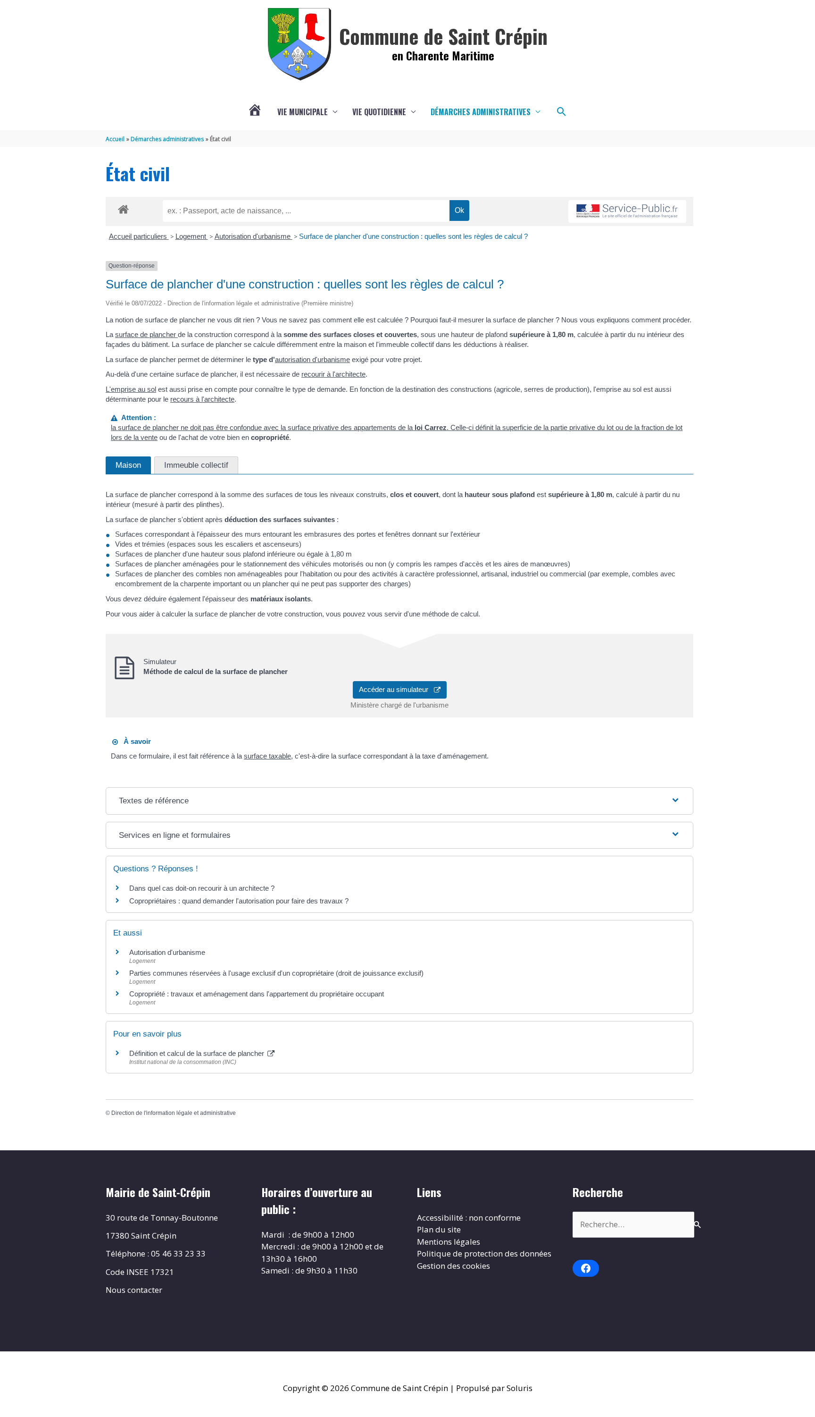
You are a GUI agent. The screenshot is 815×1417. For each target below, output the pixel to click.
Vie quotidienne (379, 112)
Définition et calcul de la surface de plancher (197, 1053)
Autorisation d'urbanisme (253, 236)
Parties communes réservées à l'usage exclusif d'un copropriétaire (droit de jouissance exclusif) (276, 973)
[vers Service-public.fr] (627, 211)
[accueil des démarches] (123, 207)
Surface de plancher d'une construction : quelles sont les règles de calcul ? (413, 236)
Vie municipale (302, 112)
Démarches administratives (481, 112)
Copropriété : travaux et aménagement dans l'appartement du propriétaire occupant (256, 994)
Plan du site (439, 1229)
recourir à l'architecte (333, 374)
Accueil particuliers (139, 236)
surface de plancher (146, 334)
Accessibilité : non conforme (469, 1217)
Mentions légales (448, 1241)
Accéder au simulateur (396, 689)
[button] (562, 112)
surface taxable (267, 756)
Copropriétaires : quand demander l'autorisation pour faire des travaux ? (239, 901)
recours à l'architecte (202, 399)
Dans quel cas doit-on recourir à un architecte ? (201, 888)
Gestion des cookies (453, 1265)
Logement (191, 236)
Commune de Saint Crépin (443, 36)
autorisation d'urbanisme (312, 359)
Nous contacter (134, 1289)
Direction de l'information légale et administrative (173, 1113)
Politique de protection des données (484, 1253)
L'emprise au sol (131, 389)
